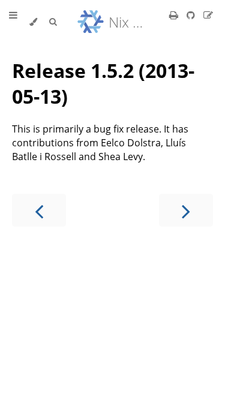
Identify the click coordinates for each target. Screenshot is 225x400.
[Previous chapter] (39, 210)
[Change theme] (33, 22)
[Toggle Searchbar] (52, 22)
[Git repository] (192, 15)
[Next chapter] (186, 210)
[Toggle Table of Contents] (13, 22)
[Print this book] (175, 15)
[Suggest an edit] (208, 15)
